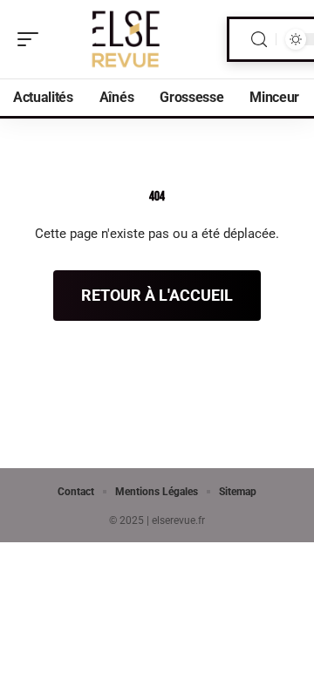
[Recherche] (259, 39)
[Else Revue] (125, 39)
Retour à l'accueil (157, 295)
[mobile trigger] (32, 39)
